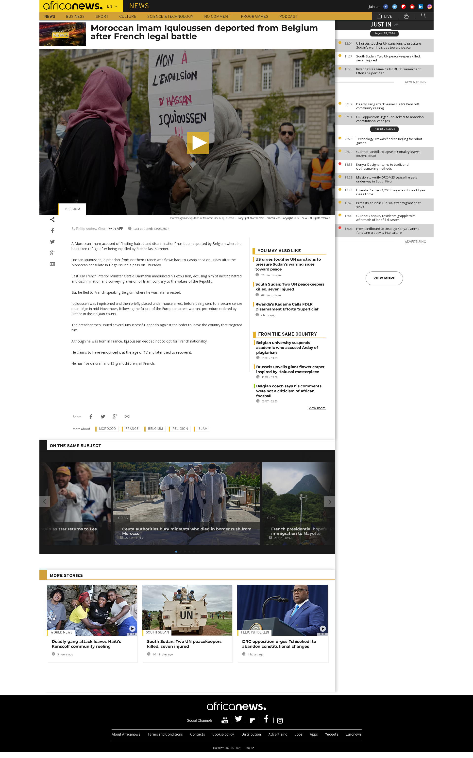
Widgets (331, 735)
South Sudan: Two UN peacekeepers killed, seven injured (388, 58)
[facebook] (267, 720)
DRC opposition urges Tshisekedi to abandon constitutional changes (390, 119)
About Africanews (126, 735)
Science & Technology (170, 17)
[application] (187, 132)
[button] (198, 143)
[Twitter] (239, 720)
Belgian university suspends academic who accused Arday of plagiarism (287, 347)
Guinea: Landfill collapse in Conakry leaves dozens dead (388, 154)
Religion (180, 429)
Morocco (107, 429)
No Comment (217, 17)
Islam (202, 429)
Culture (127, 17)
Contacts (197, 735)
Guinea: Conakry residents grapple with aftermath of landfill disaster (386, 218)
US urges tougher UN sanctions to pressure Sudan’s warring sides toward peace (388, 45)
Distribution (251, 735)
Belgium (72, 209)
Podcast (288, 17)
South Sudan (157, 632)
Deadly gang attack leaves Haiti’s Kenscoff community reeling (387, 106)
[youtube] (225, 720)
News (49, 17)
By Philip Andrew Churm (89, 229)
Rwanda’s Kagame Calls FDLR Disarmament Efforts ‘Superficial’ (388, 71)
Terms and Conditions (165, 735)
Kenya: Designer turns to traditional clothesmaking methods (382, 166)
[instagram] (280, 720)
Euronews (354, 735)
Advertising (277, 735)
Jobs (298, 735)
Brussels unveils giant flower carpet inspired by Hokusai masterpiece (290, 369)
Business (75, 17)
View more (384, 278)
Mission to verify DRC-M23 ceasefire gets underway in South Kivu (386, 179)
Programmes (255, 17)
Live (387, 17)
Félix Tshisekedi (255, 632)
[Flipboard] (253, 720)
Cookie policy (223, 735)
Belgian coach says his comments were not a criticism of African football (288, 391)
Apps (314, 735)
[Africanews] (70, 5)
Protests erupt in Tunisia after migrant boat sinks (388, 205)
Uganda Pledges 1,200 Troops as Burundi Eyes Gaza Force (390, 192)
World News (61, 632)
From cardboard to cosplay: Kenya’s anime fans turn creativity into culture (388, 231)
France (131, 429)
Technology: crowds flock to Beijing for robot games (389, 141)
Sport (102, 17)
